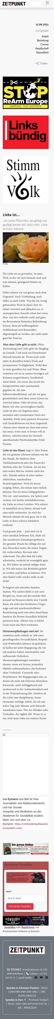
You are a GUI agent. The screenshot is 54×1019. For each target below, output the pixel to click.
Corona (45, 44)
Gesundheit (42, 52)
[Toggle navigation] (47, 3)
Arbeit (45, 36)
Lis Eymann (42, 30)
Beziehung (43, 40)
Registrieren (27, 927)
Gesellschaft (42, 48)
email (8, 892)
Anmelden (10, 927)
